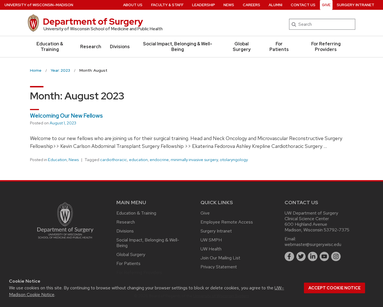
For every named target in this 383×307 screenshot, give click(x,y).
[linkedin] (312, 256)
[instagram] (336, 256)
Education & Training (49, 46)
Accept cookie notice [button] (334, 288)
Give (326, 5)
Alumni (275, 5)
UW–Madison (38, 5)
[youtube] (324, 256)
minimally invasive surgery (194, 159)
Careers (251, 5)
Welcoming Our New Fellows (66, 115)
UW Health (211, 249)
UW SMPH (211, 240)
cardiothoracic (113, 159)
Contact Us (303, 5)
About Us (132, 5)
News (228, 5)
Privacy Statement (218, 267)
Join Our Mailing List (220, 258)
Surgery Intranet (355, 5)
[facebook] (289, 256)
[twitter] (301, 256)
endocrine (159, 159)
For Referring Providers (326, 46)
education (138, 159)
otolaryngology (234, 159)
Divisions (120, 47)
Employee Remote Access (226, 222)
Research (90, 47)
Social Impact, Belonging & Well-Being (177, 46)
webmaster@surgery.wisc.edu (313, 244)
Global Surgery (242, 46)
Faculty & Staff (167, 5)
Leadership (203, 5)
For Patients (279, 46)
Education (57, 159)
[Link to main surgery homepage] (65, 240)
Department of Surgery (93, 21)
